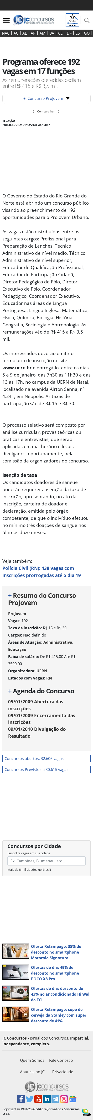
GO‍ (87, 33)
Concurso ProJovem (43, 98)
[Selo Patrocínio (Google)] (72, 19)
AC (16, 33)
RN (49, 678)
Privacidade (62, 1071)
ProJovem (17, 613)
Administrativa (57, 642)
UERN (41, 671)
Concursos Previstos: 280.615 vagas (36, 769)
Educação (17, 649)
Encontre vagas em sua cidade (28, 853)
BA (51, 33)
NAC (6, 33)
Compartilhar (46, 111)
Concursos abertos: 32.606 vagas (34, 758)
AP (33, 33)
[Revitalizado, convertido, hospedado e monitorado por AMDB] (86, 1112)
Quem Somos (32, 1060)
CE (60, 33)
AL (24, 33)
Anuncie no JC (32, 1071)
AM (42, 33)
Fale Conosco (61, 1060)
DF (69, 33)
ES (78, 33)
